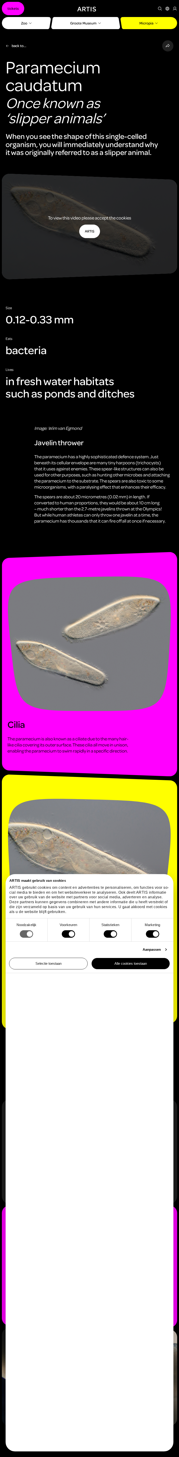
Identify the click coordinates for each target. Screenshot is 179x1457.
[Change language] (167, 8)
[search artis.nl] (160, 8)
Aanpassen (152, 949)
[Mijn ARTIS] (174, 8)
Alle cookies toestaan (130, 963)
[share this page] (167, 45)
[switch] (68, 934)
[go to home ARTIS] (86, 8)
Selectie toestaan (48, 963)
